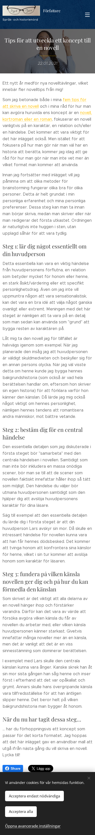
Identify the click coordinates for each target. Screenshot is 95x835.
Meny (87, 14)
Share (16, 768)
